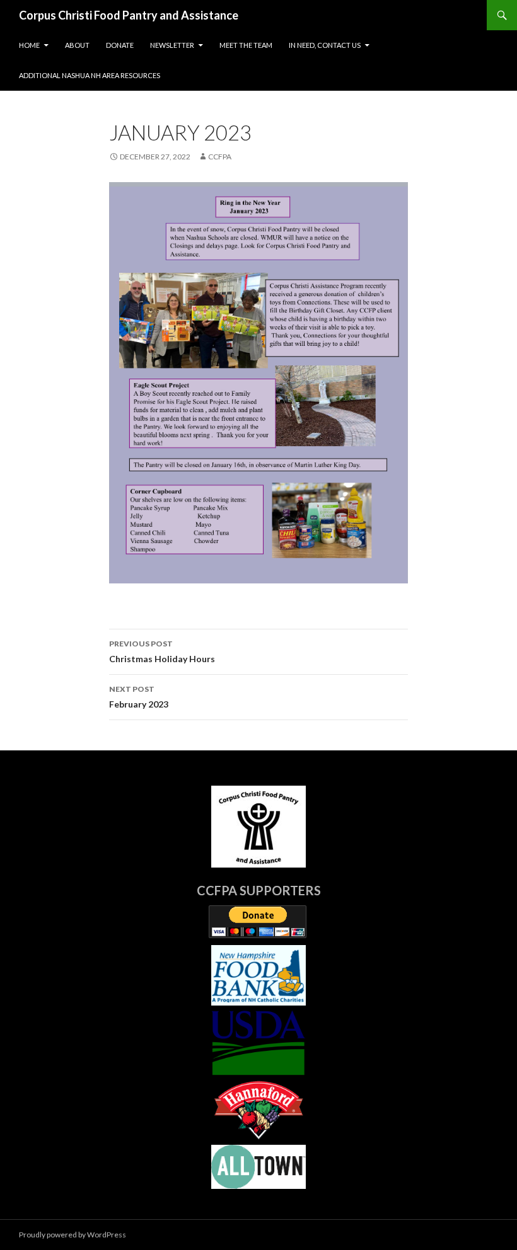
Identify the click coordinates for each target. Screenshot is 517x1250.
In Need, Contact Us (325, 45)
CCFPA (219, 156)
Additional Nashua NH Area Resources (89, 75)
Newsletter (172, 45)
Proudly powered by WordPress (72, 1234)
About (77, 45)
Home (29, 45)
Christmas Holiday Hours (162, 651)
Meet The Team (245, 45)
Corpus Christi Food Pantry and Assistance (128, 15)
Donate (120, 45)
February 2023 (138, 696)
